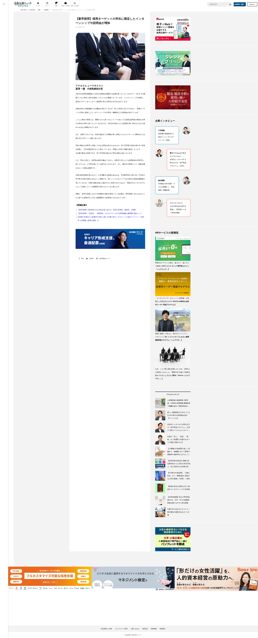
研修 (56, 5)
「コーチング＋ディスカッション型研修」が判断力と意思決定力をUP (172, 301)
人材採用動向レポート (105, 258)
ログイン (252, 4)
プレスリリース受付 (121, 628)
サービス (38, 5)
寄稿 (82, 258)
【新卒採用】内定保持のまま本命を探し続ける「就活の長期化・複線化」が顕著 (107, 210)
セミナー (47, 5)
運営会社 (145, 628)
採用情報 (154, 628)
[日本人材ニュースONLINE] (23, 4)
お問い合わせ (135, 628)
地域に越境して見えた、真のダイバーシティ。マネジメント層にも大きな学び (172, 337)
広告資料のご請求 (106, 628)
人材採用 (91, 258)
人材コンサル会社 (65, 5)
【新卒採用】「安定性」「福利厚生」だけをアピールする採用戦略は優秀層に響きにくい (110, 213)
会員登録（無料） (240, 4)
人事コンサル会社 (75, 5)
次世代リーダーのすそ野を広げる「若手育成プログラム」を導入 (178, 159)
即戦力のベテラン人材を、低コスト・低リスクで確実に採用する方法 (172, 266)
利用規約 (162, 628)
